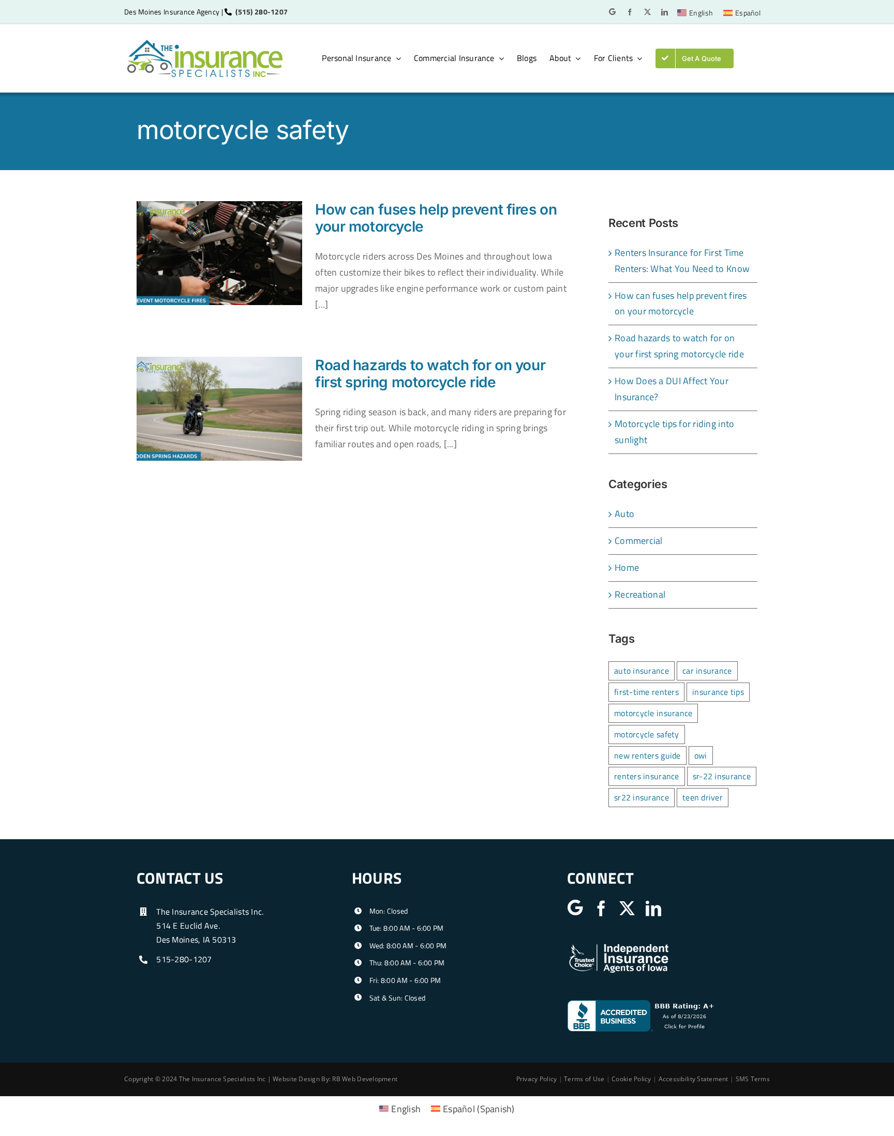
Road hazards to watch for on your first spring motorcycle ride (430, 373)
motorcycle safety (646, 734)
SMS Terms (753, 1078)
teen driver (702, 797)
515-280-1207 (184, 959)
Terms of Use (584, 1078)
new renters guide (647, 755)
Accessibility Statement (693, 1078)
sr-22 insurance (722, 776)
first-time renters (646, 692)
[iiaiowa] (619, 946)
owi (700, 755)
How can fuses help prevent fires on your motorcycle (436, 218)
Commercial (639, 541)
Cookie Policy (631, 1078)
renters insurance (646, 776)
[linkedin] (664, 12)
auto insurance (641, 670)
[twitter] (647, 12)
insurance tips (718, 692)
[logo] (204, 44)
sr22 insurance (641, 797)
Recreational (640, 594)
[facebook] (630, 12)
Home (627, 567)
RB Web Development (364, 1078)
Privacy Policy (536, 1078)
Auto (624, 514)
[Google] (612, 11)
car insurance (707, 670)
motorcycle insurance (653, 713)
